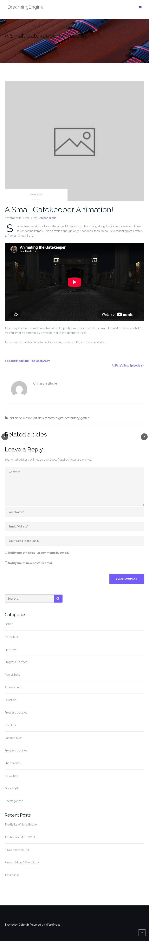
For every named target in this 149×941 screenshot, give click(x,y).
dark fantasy (46, 418)
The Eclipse (12, 875)
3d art (14, 418)
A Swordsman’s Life (17, 849)
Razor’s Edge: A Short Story (22, 862)
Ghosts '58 (11, 788)
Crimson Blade (47, 218)
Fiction (9, 624)
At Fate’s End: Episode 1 (127, 365)
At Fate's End (13, 687)
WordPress (53, 924)
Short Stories (13, 763)
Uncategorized (14, 801)
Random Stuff (13, 737)
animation (26, 418)
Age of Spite (12, 674)
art (35, 418)
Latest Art (36, 194)
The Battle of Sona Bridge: (21, 824)
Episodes (10, 649)
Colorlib (23, 924)
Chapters (10, 725)
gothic (84, 418)
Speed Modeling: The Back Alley (28, 360)
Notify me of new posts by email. (31, 563)
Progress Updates (16, 662)
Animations (11, 636)
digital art (62, 418)
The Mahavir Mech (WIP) (20, 837)
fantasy (74, 418)
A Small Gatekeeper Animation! (59, 209)
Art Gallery (11, 775)
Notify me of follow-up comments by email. (38, 552)
